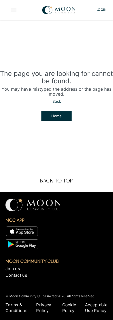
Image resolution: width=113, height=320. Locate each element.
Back (56, 101)
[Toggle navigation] (14, 10)
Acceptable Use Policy (96, 307)
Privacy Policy (43, 307)
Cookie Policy (69, 307)
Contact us (16, 275)
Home (56, 116)
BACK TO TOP (56, 181)
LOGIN (102, 10)
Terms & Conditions (16, 307)
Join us (12, 268)
